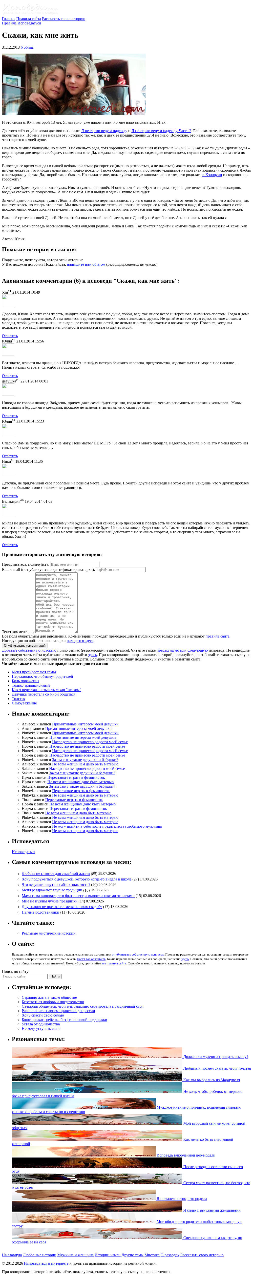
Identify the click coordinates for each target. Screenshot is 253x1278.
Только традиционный (31, 685)
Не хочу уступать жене (41, 1028)
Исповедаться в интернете (46, 1263)
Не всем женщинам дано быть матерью (85, 764)
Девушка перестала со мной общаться (43, 694)
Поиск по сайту (15, 971)
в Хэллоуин (212, 175)
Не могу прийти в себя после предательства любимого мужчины (107, 826)
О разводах (170, 1255)
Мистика (152, 1255)
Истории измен (108, 1255)
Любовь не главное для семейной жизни (56, 874)
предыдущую (168, 650)
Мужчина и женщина (75, 1255)
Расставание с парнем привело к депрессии (58, 1011)
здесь (92, 655)
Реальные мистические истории (49, 933)
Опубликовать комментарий (24, 645)
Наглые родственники (40, 912)
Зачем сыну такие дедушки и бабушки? (85, 760)
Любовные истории (39, 1255)
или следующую (194, 650)
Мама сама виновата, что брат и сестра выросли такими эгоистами (78, 896)
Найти (55, 976)
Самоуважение (24, 703)
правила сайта (218, 636)
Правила (9, 23)
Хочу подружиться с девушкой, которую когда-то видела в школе (76, 879)
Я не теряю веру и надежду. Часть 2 (161, 131)
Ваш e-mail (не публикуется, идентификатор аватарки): (48, 569)
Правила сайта (28, 19)
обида (29, 47)
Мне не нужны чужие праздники (50, 901)
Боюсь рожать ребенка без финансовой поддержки (64, 1020)
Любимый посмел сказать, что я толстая (216, 1068)
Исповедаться (29, 23)
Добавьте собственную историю (29, 650)
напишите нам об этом (86, 264)
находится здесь (80, 641)
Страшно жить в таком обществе (49, 997)
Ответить (10, 336)
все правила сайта (114, 963)
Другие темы (133, 1255)
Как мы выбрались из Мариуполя (211, 1080)
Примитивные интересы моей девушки (85, 724)
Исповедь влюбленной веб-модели (185, 1155)
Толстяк (18, 699)
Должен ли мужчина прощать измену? (215, 1057)
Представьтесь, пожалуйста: (26, 564)
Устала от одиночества (41, 1024)
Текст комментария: (18, 632)
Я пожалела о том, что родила (181, 1199)
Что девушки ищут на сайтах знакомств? (56, 884)
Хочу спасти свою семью (43, 1015)
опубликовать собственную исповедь (138, 954)
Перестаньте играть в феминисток (76, 777)
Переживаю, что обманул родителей (42, 676)
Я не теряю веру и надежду (104, 131)
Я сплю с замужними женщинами (211, 1210)
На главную (12, 1255)
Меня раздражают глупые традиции (52, 890)
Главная (8, 19)
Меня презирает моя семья (34, 672)
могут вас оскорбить (91, 959)
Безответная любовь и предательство (53, 1002)
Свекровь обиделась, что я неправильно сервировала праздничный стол (83, 1006)
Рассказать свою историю (63, 19)
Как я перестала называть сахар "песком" (46, 690)
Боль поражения (25, 681)
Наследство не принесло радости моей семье (90, 742)
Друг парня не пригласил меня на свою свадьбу (62, 907)
